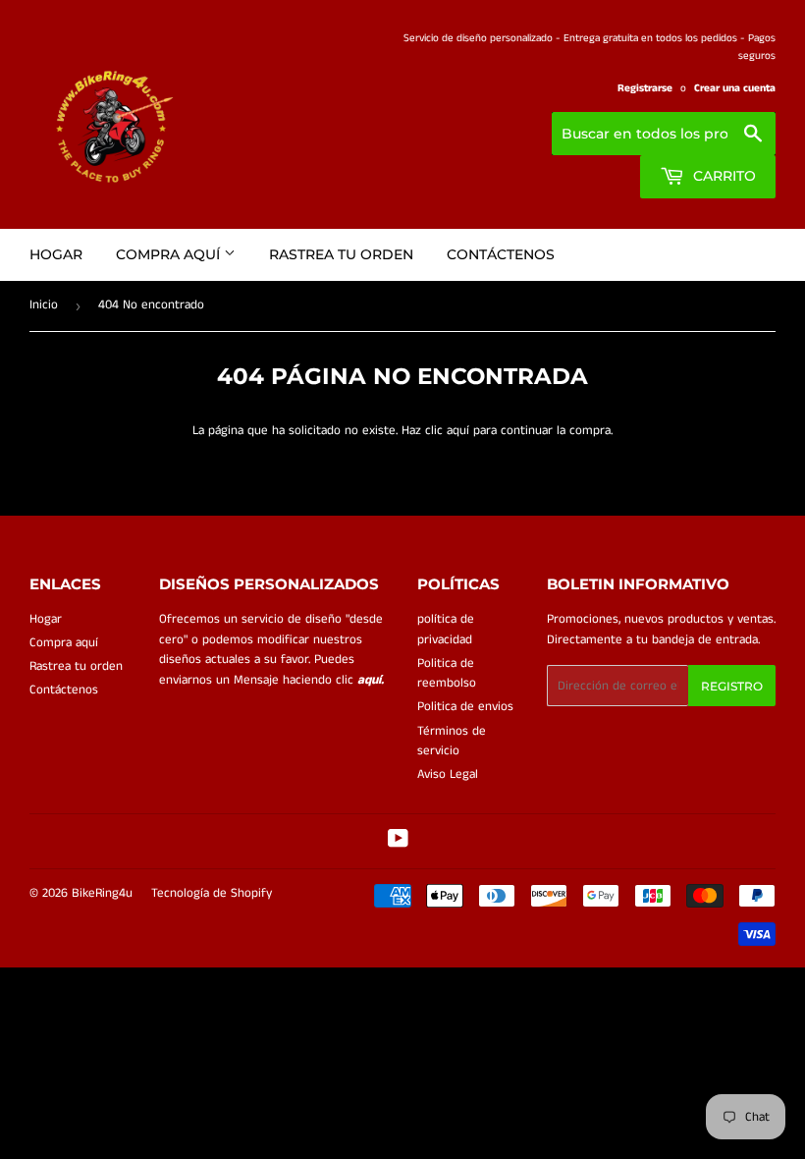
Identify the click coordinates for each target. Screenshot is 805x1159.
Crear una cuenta (735, 88)
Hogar (55, 254)
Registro (732, 686)
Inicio (43, 305)
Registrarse (644, 88)
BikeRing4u (102, 893)
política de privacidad (445, 629)
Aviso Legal (447, 774)
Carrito (722, 176)
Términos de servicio (451, 741)
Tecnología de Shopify (211, 893)
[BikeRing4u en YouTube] (398, 842)
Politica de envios (465, 706)
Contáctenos (501, 254)
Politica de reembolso (446, 673)
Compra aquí (170, 254)
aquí (458, 430)
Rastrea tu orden (341, 254)
